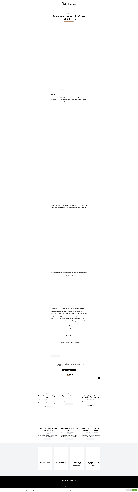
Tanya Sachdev (57, 89)
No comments (48, 400)
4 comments (48, 468)
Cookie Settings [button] (128, 490)
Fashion (69, 13)
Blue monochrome (55, 355)
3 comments (48, 433)
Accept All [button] (134, 490)
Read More (47, 406)
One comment (64, 468)
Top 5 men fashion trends (69, 396)
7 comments (91, 433)
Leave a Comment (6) (68, 370)
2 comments (80, 468)
